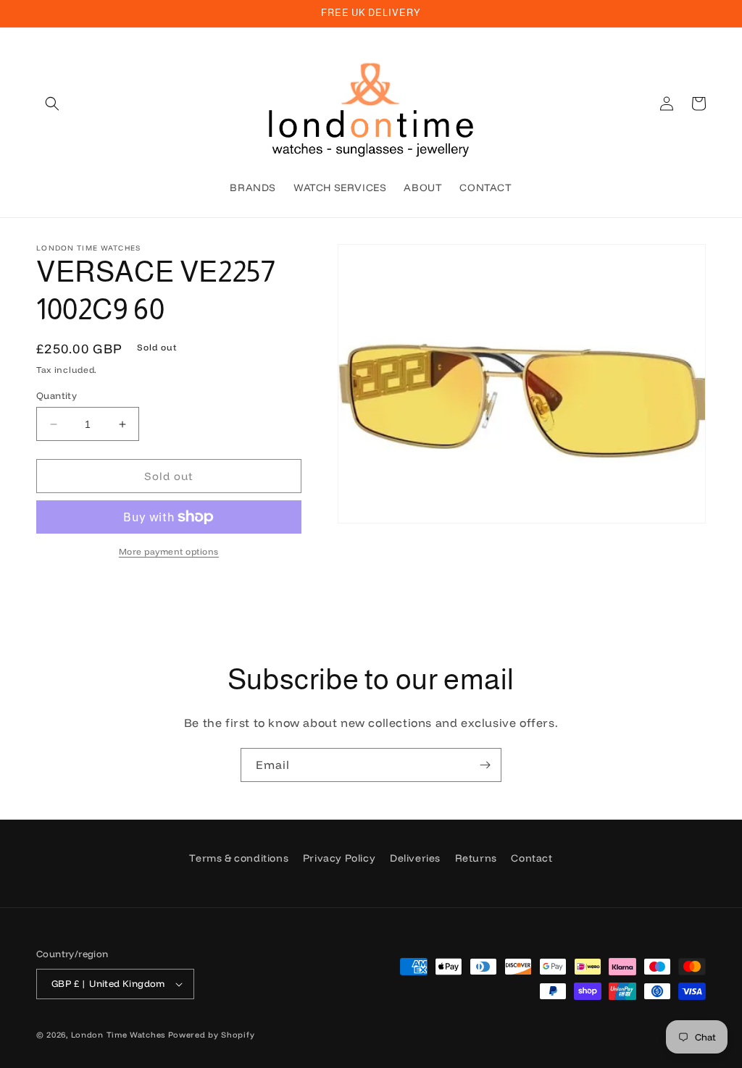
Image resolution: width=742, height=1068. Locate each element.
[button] (52, 103)
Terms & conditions (238, 858)
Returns (476, 858)
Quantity (56, 395)
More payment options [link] (169, 551)
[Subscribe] (485, 765)
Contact (531, 858)
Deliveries (415, 858)
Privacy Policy (339, 858)
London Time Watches (118, 1035)
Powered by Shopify (211, 1035)
